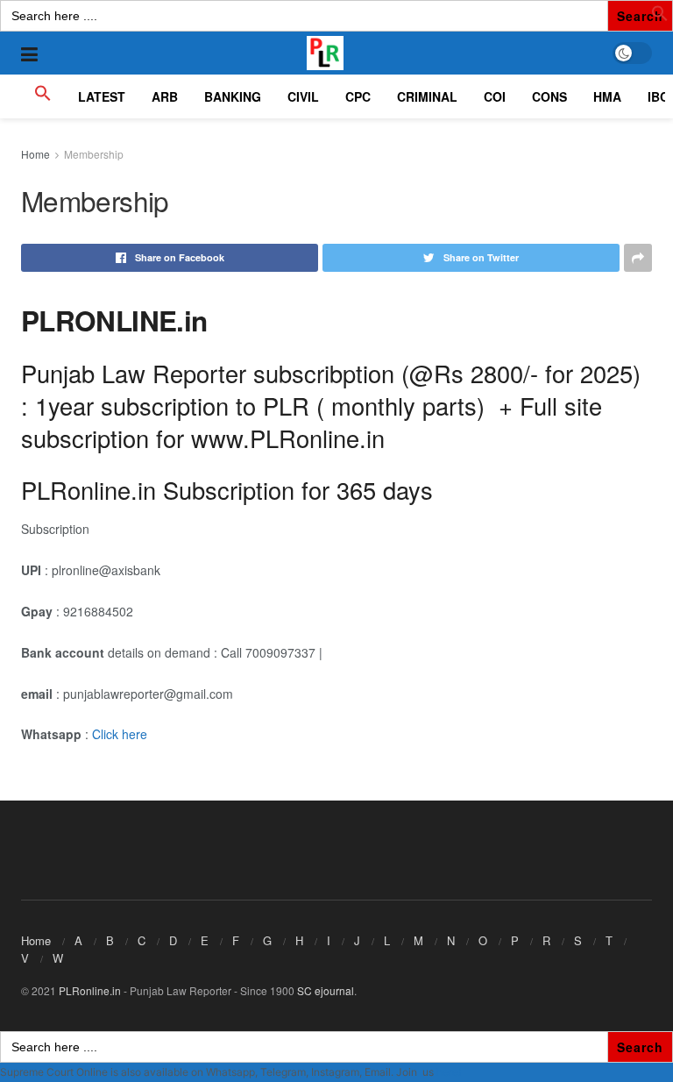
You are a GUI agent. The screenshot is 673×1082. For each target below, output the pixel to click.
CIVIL (303, 96)
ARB (165, 96)
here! (448, 1071)
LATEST (101, 96)
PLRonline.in (90, 990)
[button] (660, 16)
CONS (549, 96)
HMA (607, 96)
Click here (119, 734)
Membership (94, 153)
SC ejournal (325, 990)
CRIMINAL (427, 96)
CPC (358, 96)
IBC (658, 96)
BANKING (232, 96)
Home (35, 153)
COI (495, 96)
